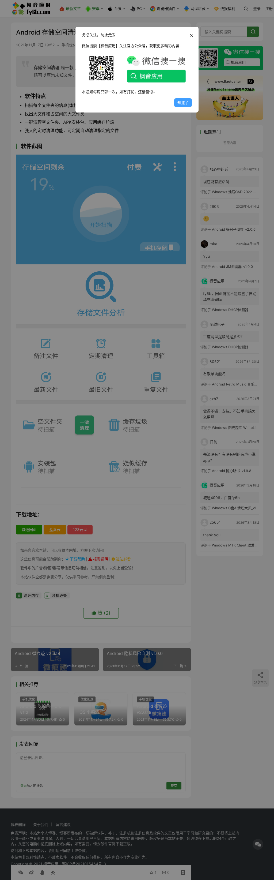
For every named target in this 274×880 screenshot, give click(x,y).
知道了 (183, 102)
